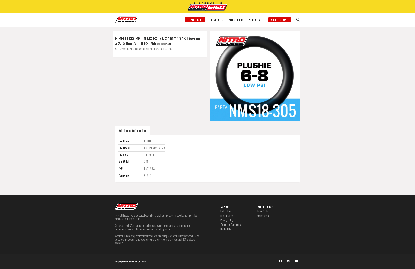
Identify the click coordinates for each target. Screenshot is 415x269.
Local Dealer (263, 211)
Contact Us (225, 229)
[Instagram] (288, 261)
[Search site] (298, 20)
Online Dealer (263, 215)
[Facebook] (280, 261)
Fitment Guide (226, 215)
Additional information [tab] (132, 130)
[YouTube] (296, 261)
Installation (225, 211)
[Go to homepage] (126, 19)
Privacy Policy (226, 220)
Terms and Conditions (230, 224)
